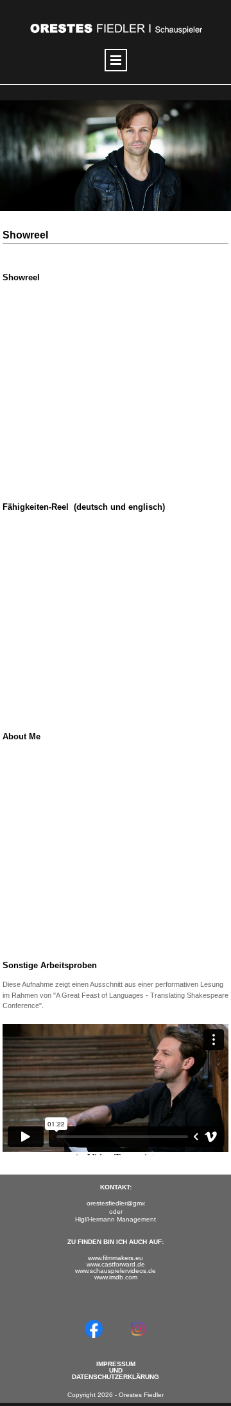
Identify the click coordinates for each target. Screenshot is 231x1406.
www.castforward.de (116, 1264)
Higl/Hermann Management (115, 1219)
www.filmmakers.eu (115, 1257)
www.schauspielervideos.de (115, 1270)
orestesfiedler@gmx (116, 1203)
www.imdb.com (115, 1277)
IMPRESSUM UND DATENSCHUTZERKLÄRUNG (115, 1370)
